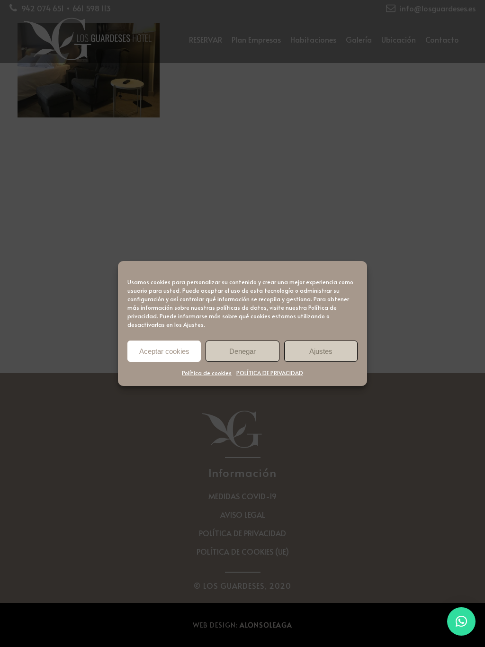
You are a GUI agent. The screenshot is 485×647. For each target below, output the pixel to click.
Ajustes (320, 351)
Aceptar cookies (164, 351)
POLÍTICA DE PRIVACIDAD (269, 373)
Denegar (242, 351)
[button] (461, 621)
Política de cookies (207, 373)
